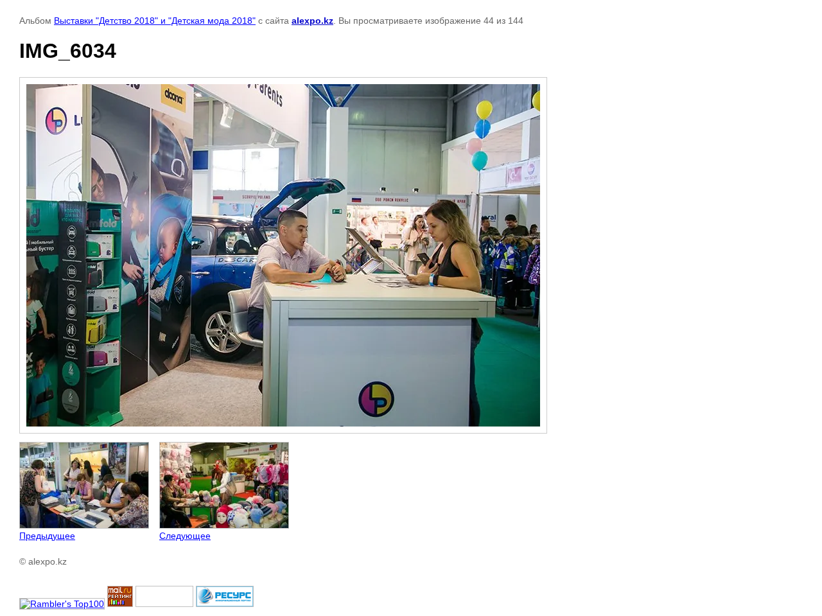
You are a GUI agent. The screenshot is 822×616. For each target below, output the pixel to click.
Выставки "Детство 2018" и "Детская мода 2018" (155, 20)
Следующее (185, 536)
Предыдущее (47, 536)
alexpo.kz (312, 20)
